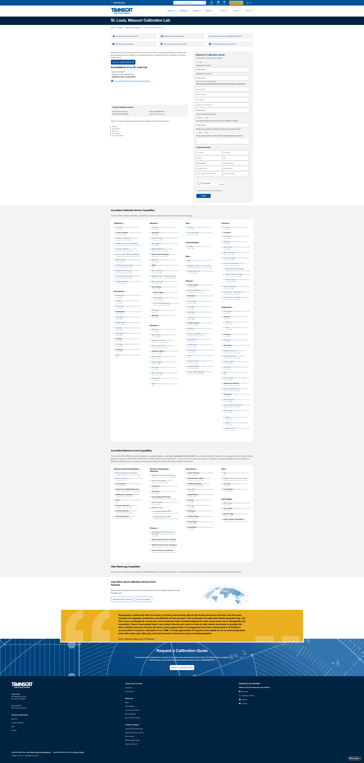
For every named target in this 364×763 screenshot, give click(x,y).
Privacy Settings (130, 714)
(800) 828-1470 (16, 706)
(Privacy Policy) (78, 752)
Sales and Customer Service (134, 732)
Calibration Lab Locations (133, 28)
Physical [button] (189, 281)
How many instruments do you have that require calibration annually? (217, 121)
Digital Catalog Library (132, 740)
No (207, 117)
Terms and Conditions (132, 710)
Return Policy (129, 736)
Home (112, 28)
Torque (114, 136)
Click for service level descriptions (206, 81)
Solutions (183, 10)
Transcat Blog (129, 706)
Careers (14, 730)
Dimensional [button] (119, 291)
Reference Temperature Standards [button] (159, 470)
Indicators (119, 328)
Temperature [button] (227, 307)
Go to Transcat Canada (132, 718)
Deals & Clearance (131, 744)
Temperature (116, 129)
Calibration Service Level (203, 73)
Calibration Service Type (203, 65)
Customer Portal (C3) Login (134, 729)
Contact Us (249, 11)
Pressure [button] (225, 223)
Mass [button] (188, 256)
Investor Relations (17, 723)
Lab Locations (129, 691)
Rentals (208, 10)
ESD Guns (155, 260)
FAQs (127, 702)
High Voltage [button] (227, 499)
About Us (223, 11)
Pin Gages (119, 344)
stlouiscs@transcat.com (157, 114)
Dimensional (116, 133)
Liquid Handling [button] (192, 243)
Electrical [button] (153, 223)
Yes (200, 62)
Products (196, 10)
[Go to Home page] (122, 11)
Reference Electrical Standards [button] (126, 469)
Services (170, 10)
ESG (12, 726)
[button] (250, 3)
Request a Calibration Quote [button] (182, 667)
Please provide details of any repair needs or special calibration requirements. (219, 135)
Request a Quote (236, 3)
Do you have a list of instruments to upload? (209, 58)
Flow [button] (188, 223)
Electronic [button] (154, 326)
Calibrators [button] (118, 223)
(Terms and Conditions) (43, 752)
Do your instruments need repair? (206, 114)
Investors (236, 11)
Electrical (115, 131)
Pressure (115, 126)
